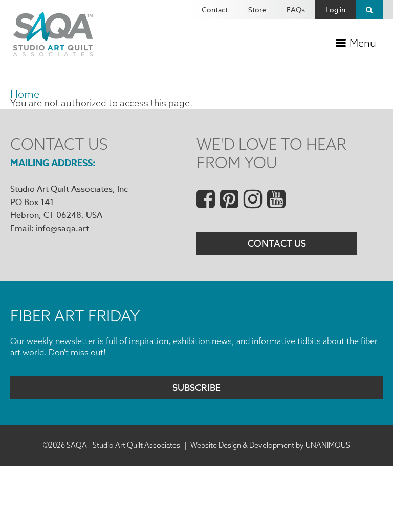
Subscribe (196, 388)
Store (257, 9)
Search (369, 9)
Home (24, 94)
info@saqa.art (62, 229)
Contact (215, 9)
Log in (335, 9)
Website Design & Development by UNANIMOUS (270, 445)
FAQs (296, 9)
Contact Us (277, 244)
